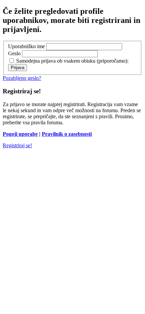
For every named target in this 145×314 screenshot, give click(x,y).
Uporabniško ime (26, 46)
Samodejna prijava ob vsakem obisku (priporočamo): (71, 61)
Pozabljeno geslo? (22, 78)
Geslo (14, 53)
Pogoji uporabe (20, 134)
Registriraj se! (17, 145)
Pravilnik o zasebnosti (67, 134)
